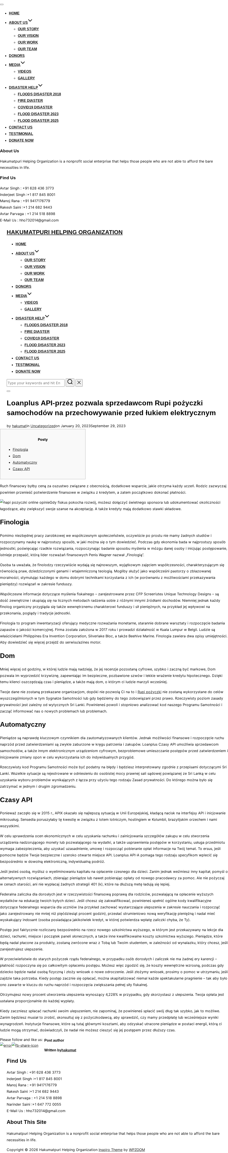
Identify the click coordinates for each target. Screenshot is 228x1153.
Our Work (28, 42)
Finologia (20, 449)
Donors (17, 56)
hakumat (19, 426)
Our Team (27, 49)
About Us (18, 22)
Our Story (28, 29)
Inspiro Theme (110, 1149)
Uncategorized (43, 426)
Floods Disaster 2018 (39, 94)
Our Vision (28, 36)
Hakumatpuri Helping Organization (65, 232)
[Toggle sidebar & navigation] (8, 391)
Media (14, 65)
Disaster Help (23, 87)
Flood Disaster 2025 (38, 121)
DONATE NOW (21, 140)
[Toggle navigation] (2, 4)
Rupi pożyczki (149, 692)
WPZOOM (137, 1149)
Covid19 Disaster (35, 107)
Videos (24, 71)
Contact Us (21, 127)
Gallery (26, 78)
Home (14, 13)
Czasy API (21, 469)
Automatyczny (25, 462)
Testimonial (21, 134)
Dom (17, 456)
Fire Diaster (30, 101)
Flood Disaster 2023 (38, 114)
